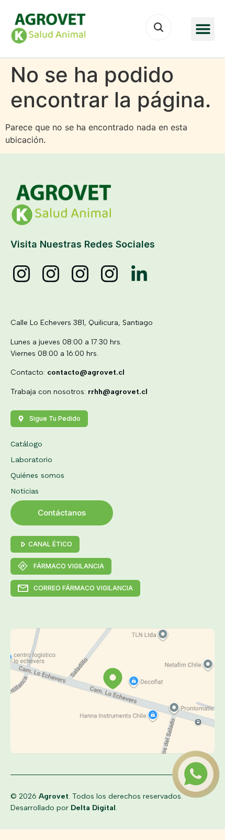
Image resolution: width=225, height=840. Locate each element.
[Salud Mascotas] (21, 274)
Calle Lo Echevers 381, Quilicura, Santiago (81, 322)
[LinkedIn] (139, 274)
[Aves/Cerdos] (80, 274)
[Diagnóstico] (109, 274)
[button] (203, 29)
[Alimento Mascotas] (51, 274)
